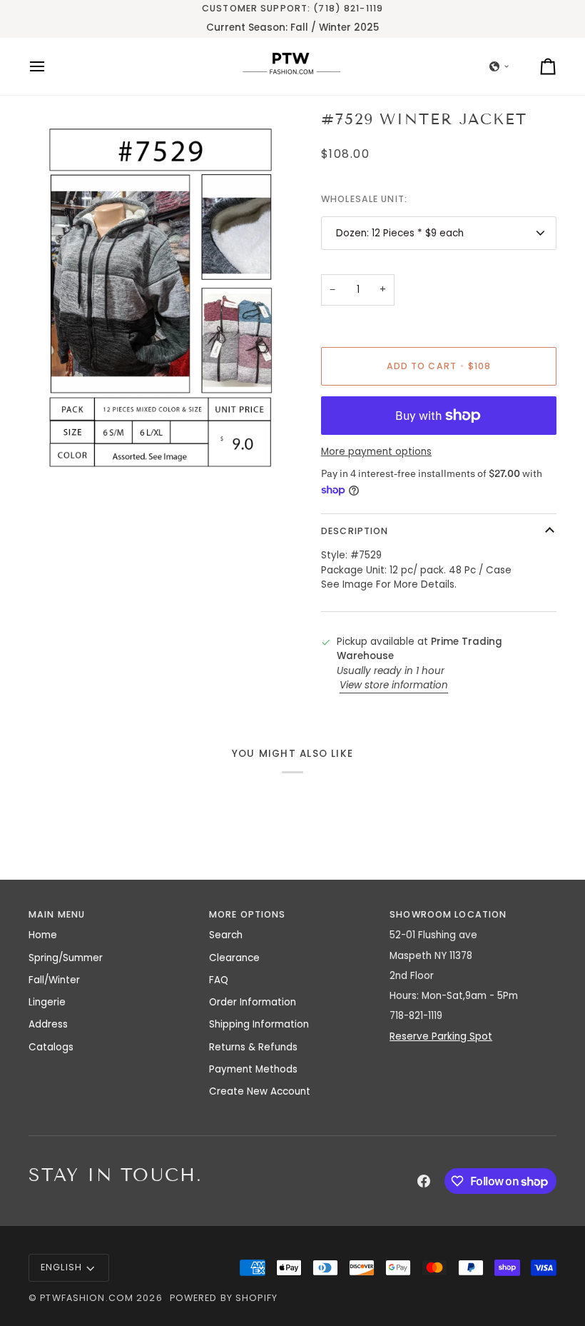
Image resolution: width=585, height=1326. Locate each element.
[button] (499, 66)
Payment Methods (253, 1069)
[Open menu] (50, 66)
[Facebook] (423, 1181)
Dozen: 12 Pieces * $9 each (400, 233)
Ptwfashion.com (86, 1298)
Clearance (234, 958)
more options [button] (247, 914)
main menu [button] (57, 914)
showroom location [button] (448, 914)
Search (226, 935)
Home (43, 935)
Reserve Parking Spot (441, 1036)
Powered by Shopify (224, 1298)
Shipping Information (259, 1024)
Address (48, 1024)
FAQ (218, 980)
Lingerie (47, 1002)
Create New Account (259, 1091)
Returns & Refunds (253, 1047)
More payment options (376, 451)
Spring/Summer (66, 958)
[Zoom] (55, 457)
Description (354, 531)
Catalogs (51, 1047)
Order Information (252, 1002)
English (61, 1267)
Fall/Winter (54, 980)
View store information (394, 685)
